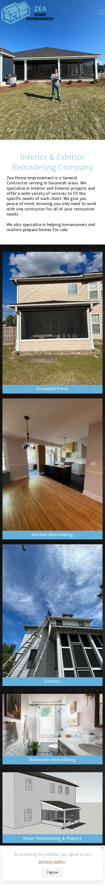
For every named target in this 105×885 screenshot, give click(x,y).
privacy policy (52, 861)
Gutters (52, 681)
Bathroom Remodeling (52, 759)
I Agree (52, 872)
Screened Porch (53, 388)
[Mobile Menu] (101, 12)
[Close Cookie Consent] (102, 847)
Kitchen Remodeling (52, 534)
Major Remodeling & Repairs (52, 838)
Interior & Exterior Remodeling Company (52, 161)
